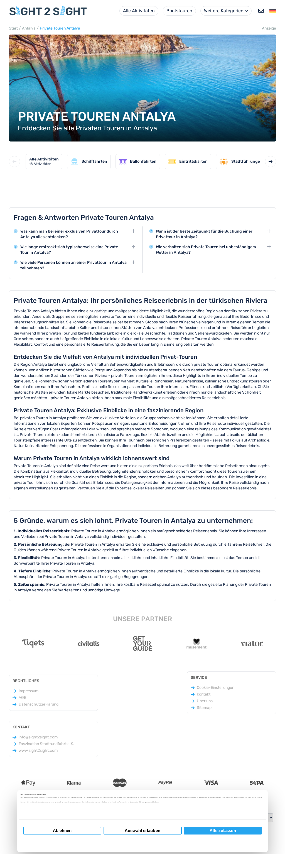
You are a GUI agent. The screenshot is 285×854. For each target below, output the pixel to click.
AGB (22, 697)
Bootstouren (179, 10)
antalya (29, 28)
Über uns (205, 701)
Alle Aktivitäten (139, 10)
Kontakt (203, 694)
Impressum (28, 691)
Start (13, 28)
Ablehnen (62, 830)
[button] (272, 11)
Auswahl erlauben (142, 830)
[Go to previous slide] (14, 161)
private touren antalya (60, 28)
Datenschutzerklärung (38, 704)
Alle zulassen (223, 830)
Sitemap (204, 707)
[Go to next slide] (270, 161)
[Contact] (261, 11)
